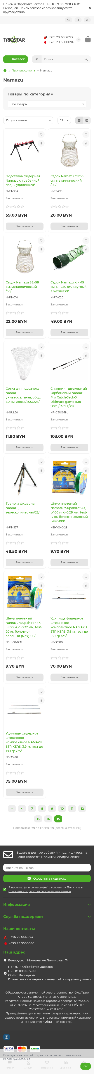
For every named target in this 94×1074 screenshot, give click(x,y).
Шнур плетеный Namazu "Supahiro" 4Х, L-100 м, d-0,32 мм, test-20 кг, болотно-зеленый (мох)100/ (24, 627)
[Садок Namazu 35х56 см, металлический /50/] (69, 151)
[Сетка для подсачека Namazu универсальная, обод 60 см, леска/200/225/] (25, 363)
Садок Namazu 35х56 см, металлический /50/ (67, 180)
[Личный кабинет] (87, 19)
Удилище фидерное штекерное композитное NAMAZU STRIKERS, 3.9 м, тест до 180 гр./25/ (24, 742)
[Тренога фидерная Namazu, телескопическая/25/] (25, 478)
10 (62, 809)
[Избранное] (68, 19)
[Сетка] (79, 120)
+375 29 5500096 (61, 42)
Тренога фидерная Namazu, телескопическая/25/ (23, 508)
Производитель (23, 70)
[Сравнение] (78, 19)
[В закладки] (41, 134)
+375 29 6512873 (60, 37)
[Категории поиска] (37, 59)
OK (86, 1066)
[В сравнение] (41, 143)
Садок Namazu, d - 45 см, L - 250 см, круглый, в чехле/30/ (68, 286)
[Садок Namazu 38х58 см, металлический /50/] (25, 257)
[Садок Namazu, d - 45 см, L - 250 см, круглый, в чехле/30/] (69, 257)
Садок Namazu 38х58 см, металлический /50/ (22, 286)
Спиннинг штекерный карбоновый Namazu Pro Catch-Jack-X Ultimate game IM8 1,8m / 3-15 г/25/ (68, 397)
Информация (16, 904)
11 (72, 809)
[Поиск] (86, 59)
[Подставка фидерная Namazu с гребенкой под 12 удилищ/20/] (25, 151)
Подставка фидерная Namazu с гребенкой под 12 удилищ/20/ (23, 180)
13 (38, 819)
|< (11, 809)
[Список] (87, 120)
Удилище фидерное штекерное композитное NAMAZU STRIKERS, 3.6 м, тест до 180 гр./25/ (69, 627)
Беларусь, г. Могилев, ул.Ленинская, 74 (38, 960)
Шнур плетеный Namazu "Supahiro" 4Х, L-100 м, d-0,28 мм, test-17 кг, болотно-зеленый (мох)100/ (69, 512)
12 (82, 809)
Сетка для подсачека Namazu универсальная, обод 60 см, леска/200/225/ (23, 395)
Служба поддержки (23, 916)
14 (48, 819)
